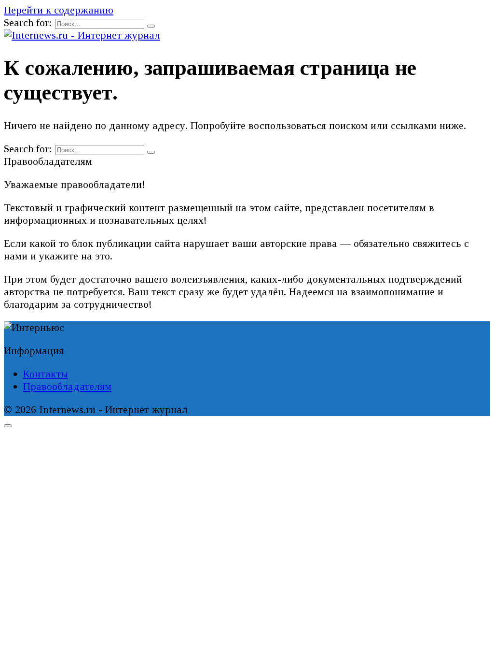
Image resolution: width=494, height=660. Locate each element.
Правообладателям (67, 386)
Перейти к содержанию (58, 10)
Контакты (45, 374)
